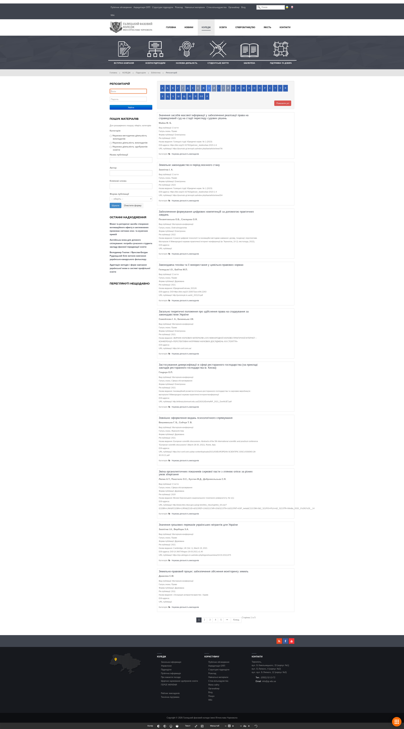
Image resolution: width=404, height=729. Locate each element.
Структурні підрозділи (162, 7)
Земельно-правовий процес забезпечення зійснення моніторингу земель (203, 571)
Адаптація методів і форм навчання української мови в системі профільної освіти (130, 268)
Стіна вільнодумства (216, 7)
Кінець (236, 620)
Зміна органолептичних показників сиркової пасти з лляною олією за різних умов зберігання (206, 473)
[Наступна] (227, 619)
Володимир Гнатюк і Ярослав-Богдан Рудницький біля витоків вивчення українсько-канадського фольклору (129, 256)
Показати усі (282, 103)
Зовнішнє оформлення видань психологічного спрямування (195, 417)
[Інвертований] (158, 726)
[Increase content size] (233, 726)
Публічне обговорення (121, 7)
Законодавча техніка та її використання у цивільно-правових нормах (201, 264)
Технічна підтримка (170, 697)
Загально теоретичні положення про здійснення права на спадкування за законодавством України (204, 313)
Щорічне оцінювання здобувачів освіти (179, 681)
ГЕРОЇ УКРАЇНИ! (169, 685)
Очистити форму (132, 205)
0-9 (201, 96)
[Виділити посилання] (196, 726)
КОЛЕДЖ (126, 73)
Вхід (243, 7)
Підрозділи (141, 73)
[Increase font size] (249, 726)
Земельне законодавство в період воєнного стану (189, 164)
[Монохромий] (165, 726)
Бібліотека (155, 73)
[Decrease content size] (225, 726)
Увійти (131, 107)
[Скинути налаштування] (256, 726)
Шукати (115, 205)
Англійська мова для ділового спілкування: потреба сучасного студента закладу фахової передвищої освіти (131, 243)
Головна (113, 73)
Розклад (179, 7)
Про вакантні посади (171, 677)
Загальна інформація (171, 662)
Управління (166, 666)
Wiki (113, 15)
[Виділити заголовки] (202, 726)
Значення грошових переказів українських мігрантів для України (198, 524)
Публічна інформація (171, 673)
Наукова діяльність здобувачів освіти (130, 148)
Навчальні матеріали (195, 7)
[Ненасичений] (171, 726)
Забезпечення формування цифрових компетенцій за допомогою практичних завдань (206, 213)
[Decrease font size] (241, 726)
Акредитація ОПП (142, 7)
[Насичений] (177, 726)
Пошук (211, 696)
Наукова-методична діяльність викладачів (130, 137)
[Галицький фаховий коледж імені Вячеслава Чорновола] (131, 27)
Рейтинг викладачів (170, 693)
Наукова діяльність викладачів (130, 142)
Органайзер (233, 7)
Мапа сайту (213, 685)
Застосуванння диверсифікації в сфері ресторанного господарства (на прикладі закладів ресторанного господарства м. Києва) (208, 366)
